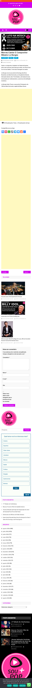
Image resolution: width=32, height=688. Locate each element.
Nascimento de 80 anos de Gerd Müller (28, 272)
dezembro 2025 (7, 551)
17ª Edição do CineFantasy (10, 504)
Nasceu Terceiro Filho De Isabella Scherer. (14, 506)
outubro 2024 (6, 592)
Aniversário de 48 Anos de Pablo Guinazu (13, 514)
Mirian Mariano (14, 636)
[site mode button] (26, 30)
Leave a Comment (7, 62)
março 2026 (6, 543)
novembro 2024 (7, 589)
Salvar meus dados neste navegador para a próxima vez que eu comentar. (7, 397)
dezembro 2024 (7, 586)
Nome (5, 372)
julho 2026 (5, 531)
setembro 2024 (7, 595)
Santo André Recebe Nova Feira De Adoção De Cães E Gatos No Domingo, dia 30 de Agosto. (16, 518)
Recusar (16, 685)
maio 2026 (5, 537)
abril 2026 (5, 540)
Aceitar (9, 685)
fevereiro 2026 (6, 546)
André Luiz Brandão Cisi (21, 60)
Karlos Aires (13, 648)
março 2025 (6, 577)
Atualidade (4, 57)
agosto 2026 (6, 528)
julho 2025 (5, 566)
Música (11, 57)
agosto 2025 (6, 563)
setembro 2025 (7, 560)
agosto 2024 (6, 598)
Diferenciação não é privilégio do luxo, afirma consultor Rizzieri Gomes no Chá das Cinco (15, 339)
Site (4, 385)
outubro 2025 (6, 557)
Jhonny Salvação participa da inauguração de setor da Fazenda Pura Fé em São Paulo (16, 510)
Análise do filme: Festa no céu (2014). (6, 272)
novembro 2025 (7, 554)
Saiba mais (22, 685)
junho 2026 (6, 534)
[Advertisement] (16, 105)
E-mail (5, 379)
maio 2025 (5, 572)
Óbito (16, 57)
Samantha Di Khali (19, 342)
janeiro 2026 (6, 548)
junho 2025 (6, 569)
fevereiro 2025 (6, 580)
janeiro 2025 (6, 583)
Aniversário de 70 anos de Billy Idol (10, 316)
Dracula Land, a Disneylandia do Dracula (11, 296)
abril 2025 (5, 574)
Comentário (6, 357)
